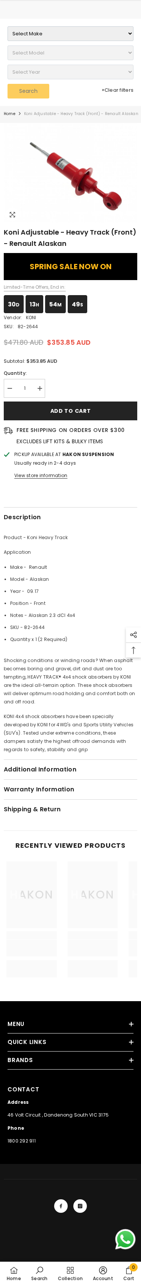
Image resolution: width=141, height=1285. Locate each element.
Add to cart (70, 411)
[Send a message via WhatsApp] (125, 1239)
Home (9, 114)
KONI (31, 317)
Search (28, 91)
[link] (31, 948)
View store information (40, 475)
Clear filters (117, 90)
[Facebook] (61, 1206)
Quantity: (15, 373)
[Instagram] (80, 1206)
